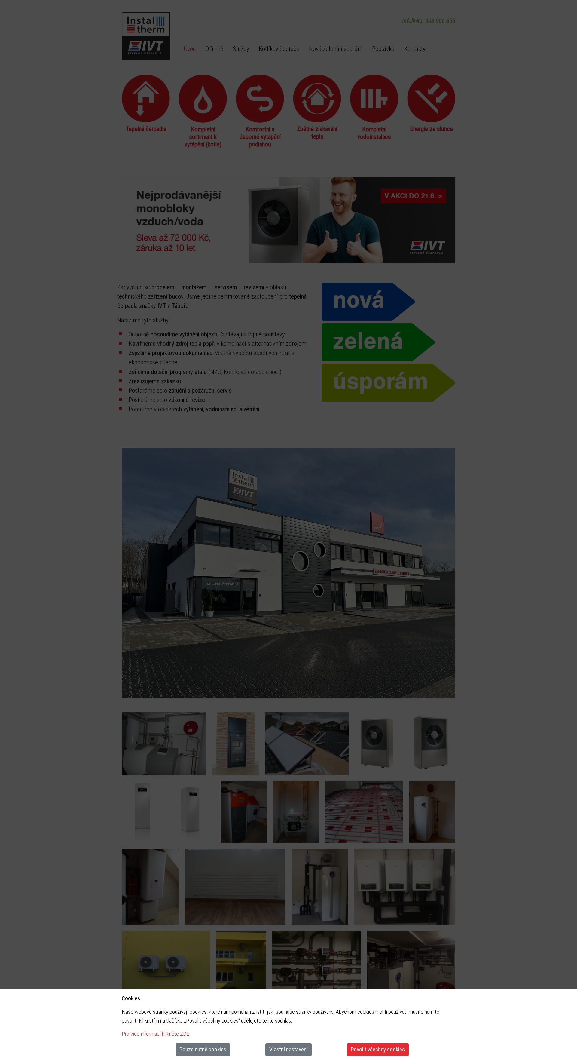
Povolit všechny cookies (378, 1049)
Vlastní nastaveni (288, 1049)
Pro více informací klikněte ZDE (155, 1033)
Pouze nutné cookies (202, 1049)
